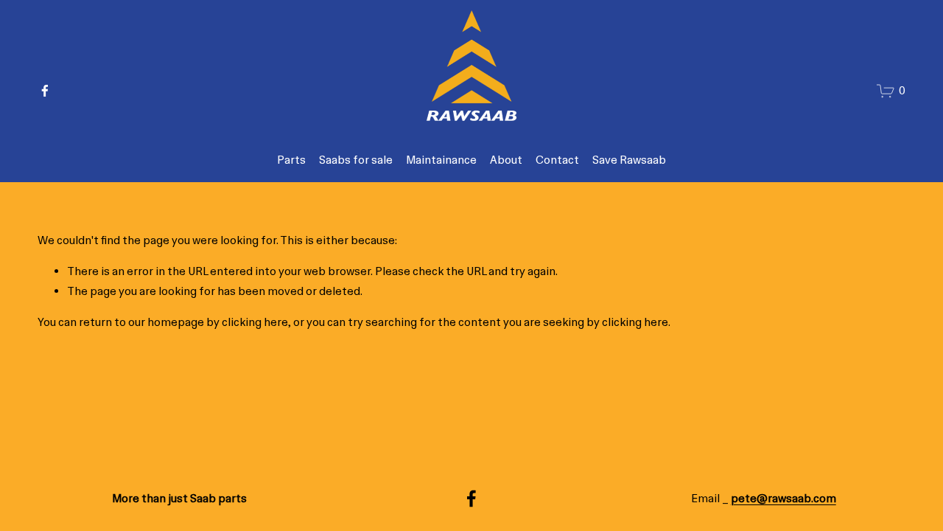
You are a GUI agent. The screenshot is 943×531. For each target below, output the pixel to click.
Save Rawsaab (629, 160)
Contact (557, 160)
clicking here (255, 322)
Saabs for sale (356, 160)
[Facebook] (45, 90)
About (506, 160)
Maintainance (441, 160)
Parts (291, 160)
